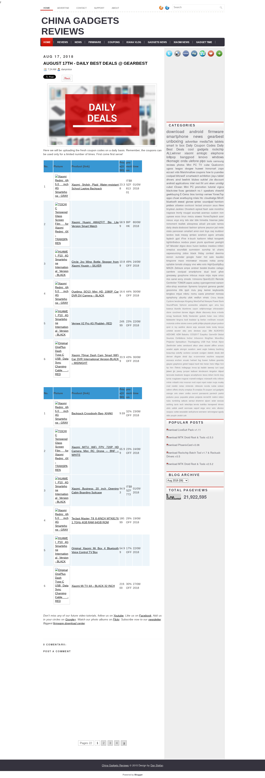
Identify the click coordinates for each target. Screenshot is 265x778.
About (115, 8)
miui (181, 382)
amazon (207, 205)
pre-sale (211, 223)
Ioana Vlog (133, 42)
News (78, 42)
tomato (179, 264)
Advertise (63, 8)
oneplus (170, 249)
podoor (220, 323)
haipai (191, 363)
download (175, 131)
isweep (211, 367)
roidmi (215, 396)
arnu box (219, 304)
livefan (203, 319)
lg (198, 319)
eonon (169, 256)
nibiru (186, 293)
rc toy (174, 327)
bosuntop (170, 352)
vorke (176, 411)
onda (184, 161)
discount (219, 179)
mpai (198, 382)
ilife (181, 290)
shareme (200, 400)
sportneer (209, 242)
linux (183, 216)
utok (190, 297)
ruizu (168, 400)
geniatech (190, 190)
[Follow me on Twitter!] (167, 9)
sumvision (194, 249)
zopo (221, 168)
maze (201, 275)
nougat (187, 212)
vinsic (206, 297)
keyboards (218, 290)
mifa (215, 378)
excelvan (182, 286)
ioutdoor (219, 231)
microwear (191, 260)
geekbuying (172, 194)
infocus (193, 275)
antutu (221, 345)
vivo (194, 264)
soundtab (182, 249)
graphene (177, 363)
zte (211, 179)
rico (168, 279)
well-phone (193, 411)
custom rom (217, 212)
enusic (186, 360)
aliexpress (192, 223)
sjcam (207, 400)
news (198, 136)
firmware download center (69, 623)
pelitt (195, 323)
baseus (169, 308)
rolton (221, 396)
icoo (215, 315)
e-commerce (199, 356)
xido (168, 415)
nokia (213, 260)
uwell (180, 408)
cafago (220, 267)
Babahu (185, 334)
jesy (200, 290)
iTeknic (178, 367)
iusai (222, 367)
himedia (204, 220)
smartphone (177, 136)
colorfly (179, 352)
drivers (170, 179)
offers (175, 389)
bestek (203, 267)
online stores (180, 323)
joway (179, 371)
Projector (170, 341)
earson (220, 282)
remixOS (207, 396)
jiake (221, 220)
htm (171, 367)
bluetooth (171, 201)
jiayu (214, 176)
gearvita (220, 360)
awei (199, 349)
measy (184, 234)
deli (222, 352)
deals (217, 352)
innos (194, 367)
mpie (214, 275)
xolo (204, 264)
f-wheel (193, 360)
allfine (214, 345)
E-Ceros (184, 194)
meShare (211, 319)
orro (176, 393)
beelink (186, 179)
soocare (201, 327)
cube (207, 165)
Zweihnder (171, 345)
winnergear (213, 411)
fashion (193, 227)
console (194, 352)
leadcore (179, 374)
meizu (191, 216)
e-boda (220, 312)
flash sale (208, 209)
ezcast (170, 172)
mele (221, 227)
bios (192, 194)
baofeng (220, 349)
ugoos (169, 168)
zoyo (204, 330)
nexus (169, 220)
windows (218, 157)
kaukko (220, 256)
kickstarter (170, 319)
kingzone (171, 260)
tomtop (199, 194)
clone (168, 312)
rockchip (218, 149)
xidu (184, 330)
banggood (187, 157)
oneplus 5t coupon (203, 389)
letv (187, 220)
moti (194, 382)
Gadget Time (204, 42)
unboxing (174, 141)
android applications (177, 183)
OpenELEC (209, 279)
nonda (207, 385)
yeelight (219, 242)
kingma (180, 319)
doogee (189, 168)
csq (212, 231)
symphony (171, 297)
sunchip (206, 249)
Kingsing (189, 301)
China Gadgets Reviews (115, 765)
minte (168, 382)
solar (214, 400)
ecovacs (170, 360)
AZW (178, 334)
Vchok (214, 341)
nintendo (189, 385)
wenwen (203, 411)
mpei (204, 382)
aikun (195, 345)
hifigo (217, 363)
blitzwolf (180, 176)
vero (214, 408)
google (190, 256)
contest (210, 253)
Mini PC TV (194, 165)
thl (202, 183)
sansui (192, 400)
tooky (214, 327)
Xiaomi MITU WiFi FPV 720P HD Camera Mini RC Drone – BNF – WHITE (95, 451)
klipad (221, 371)
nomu (194, 293)
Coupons (114, 42)
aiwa (201, 345)
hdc (201, 363)
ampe (187, 267)
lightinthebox (173, 242)
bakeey (211, 349)
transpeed (212, 404)
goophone (183, 275)
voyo (176, 220)
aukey (196, 282)
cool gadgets (198, 149)
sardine (181, 327)
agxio (211, 234)
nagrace (170, 212)
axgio (204, 349)
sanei (174, 279)
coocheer (176, 312)
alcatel (207, 345)
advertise (191, 141)
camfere (170, 271)
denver (169, 356)
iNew (221, 205)
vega (202, 408)
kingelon (213, 371)
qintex (197, 201)
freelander (193, 315)
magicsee (176, 378)
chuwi (176, 198)
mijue (179, 293)
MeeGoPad (199, 301)
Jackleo (180, 209)
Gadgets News (157, 42)
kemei (207, 290)
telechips (189, 404)
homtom (219, 201)
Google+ (70, 619)
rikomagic (172, 161)
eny (182, 220)
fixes (181, 190)
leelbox (203, 245)
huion (196, 245)
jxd (216, 227)
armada (220, 234)
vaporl (196, 408)
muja (215, 382)
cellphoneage (205, 308)
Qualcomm (217, 165)
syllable (170, 264)
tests (208, 327)
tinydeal (170, 209)
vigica (220, 187)
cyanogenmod (208, 282)
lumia (168, 378)
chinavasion (218, 308)
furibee (212, 360)
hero (212, 363)
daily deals (172, 227)
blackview (172, 190)
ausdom (192, 349)
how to (209, 172)
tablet (220, 176)
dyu (190, 356)
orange (169, 393)
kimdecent (203, 371)
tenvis (196, 404)
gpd (178, 238)
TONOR (181, 282)
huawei (199, 168)
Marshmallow (187, 172)
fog (199, 360)
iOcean (178, 187)
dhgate (177, 356)
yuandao (219, 172)
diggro (192, 312)
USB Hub (205, 341)
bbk (197, 220)
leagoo (179, 168)
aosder (169, 349)
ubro (168, 408)
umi (206, 183)
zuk (184, 415)
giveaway (171, 275)
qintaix (193, 234)
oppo (169, 198)
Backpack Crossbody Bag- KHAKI (92, 413)
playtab (207, 323)
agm (211, 304)
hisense (213, 220)
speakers (209, 190)
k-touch (192, 238)
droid (185, 356)
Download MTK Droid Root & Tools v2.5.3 (189, 437)
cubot (169, 187)
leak (177, 234)
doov (189, 245)
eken (212, 183)
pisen (193, 242)
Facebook (145, 615)
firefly (185, 315)
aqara (189, 282)
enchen (178, 360)
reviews (170, 165)
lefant (210, 374)
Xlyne (221, 341)
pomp (221, 260)
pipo (203, 161)
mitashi (175, 382)
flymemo (193, 286)
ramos (220, 223)
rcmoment (171, 223)
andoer (195, 267)
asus (215, 205)
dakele (211, 352)
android (196, 131)
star (192, 220)
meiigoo (199, 378)
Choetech (190, 209)
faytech (170, 238)
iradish (204, 367)
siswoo (198, 216)
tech (182, 404)
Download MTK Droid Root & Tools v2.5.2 (189, 464)
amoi (196, 231)
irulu (193, 290)
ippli (187, 290)
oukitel (204, 179)
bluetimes (186, 308)
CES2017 (194, 334)
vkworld (219, 190)
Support (99, 8)
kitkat (210, 238)
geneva (212, 286)
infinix (221, 315)
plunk (200, 242)
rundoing (176, 400)
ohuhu (181, 389)
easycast (220, 356)
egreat (199, 209)
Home (46, 8)
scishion (202, 234)
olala (169, 231)
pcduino (170, 396)
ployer (214, 323)
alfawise (179, 205)
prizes (191, 396)
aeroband (187, 345)
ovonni (195, 393)
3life (210, 330)
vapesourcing (173, 253)
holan (209, 315)
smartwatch (192, 176)
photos (180, 165)
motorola (170, 323)
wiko (199, 264)
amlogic (202, 153)
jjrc (174, 371)
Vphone (183, 304)
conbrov (187, 352)
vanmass (188, 408)
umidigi (220, 183)
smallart (188, 231)
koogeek (219, 238)
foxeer (205, 360)
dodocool (184, 227)
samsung (218, 161)
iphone (201, 227)
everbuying (186, 198)
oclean (221, 385)
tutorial (212, 187)
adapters (203, 304)
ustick (174, 408)
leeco (205, 374)
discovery (206, 312)
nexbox (185, 242)
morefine (219, 209)
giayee (169, 363)
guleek (203, 315)
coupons (200, 172)
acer (221, 216)
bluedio (177, 308)
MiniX (220, 198)
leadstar (192, 319)
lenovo (203, 157)
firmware (216, 131)
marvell (192, 378)
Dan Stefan (157, 765)
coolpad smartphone (190, 271)
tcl (214, 249)
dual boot (210, 271)
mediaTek (206, 141)
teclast (198, 205)
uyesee (170, 216)
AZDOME (170, 334)
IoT (168, 245)
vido (177, 172)
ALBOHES (219, 330)
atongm (183, 349)
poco (177, 396)
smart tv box (175, 145)
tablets (219, 141)
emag (169, 315)
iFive (183, 238)
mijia (208, 275)
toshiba (203, 404)
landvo (170, 234)
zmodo (187, 279)
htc (201, 198)
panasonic (204, 393)
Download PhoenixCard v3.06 (182, 445)
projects (198, 396)
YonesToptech (210, 216)
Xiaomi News (181, 42)
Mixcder (174, 245)
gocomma (171, 290)
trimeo (221, 404)
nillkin (220, 245)
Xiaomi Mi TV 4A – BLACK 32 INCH (93, 585)
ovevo (189, 323)
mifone (220, 378)
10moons (197, 279)
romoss (220, 293)
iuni (216, 367)
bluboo (195, 179)
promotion (200, 187)
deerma (220, 253)
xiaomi (188, 153)
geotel (220, 286)
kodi (186, 319)
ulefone (194, 161)
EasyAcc (204, 334)
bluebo (211, 267)
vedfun (197, 297)
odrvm (169, 389)
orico (221, 275)
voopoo (169, 411)
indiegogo (186, 367)
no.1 (199, 190)
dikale (198, 312)
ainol (178, 179)
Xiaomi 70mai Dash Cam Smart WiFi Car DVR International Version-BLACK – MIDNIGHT (95, 359)
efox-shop (171, 286)
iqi (199, 367)
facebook (177, 315)
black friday (197, 253)
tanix (176, 404)
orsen (181, 393)
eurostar (180, 256)
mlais (196, 198)
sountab (196, 212)
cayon (195, 308)
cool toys (204, 231)
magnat (184, 378)
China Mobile (217, 297)
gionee (189, 201)
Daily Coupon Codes (201, 145)
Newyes (208, 301)
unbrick (169, 330)
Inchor (189, 338)
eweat (181, 201)
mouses (203, 260)
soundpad (208, 201)
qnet (168, 327)
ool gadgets (218, 389)
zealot (180, 415)
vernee (208, 194)
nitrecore (199, 385)
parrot (221, 393)
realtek (181, 223)
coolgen (203, 352)
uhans (220, 249)
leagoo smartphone (193, 374)
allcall (202, 223)
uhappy (187, 264)
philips (201, 323)
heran (206, 363)
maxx (181, 260)
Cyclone (170, 301)
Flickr (116, 619)
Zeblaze (179, 267)
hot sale (209, 256)
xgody (221, 411)
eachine (210, 356)
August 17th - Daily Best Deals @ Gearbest (95, 63)
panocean (178, 231)
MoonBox (219, 338)
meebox (212, 245)
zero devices (194, 330)
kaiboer (194, 371)
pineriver (210, 293)
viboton (220, 408)
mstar (209, 382)
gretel (185, 363)
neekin (175, 385)
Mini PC (189, 187)
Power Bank (218, 301)
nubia (213, 385)
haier (199, 256)
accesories (193, 304)
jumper (186, 371)
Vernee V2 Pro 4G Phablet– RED (92, 323)
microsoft (208, 378)
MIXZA (169, 267)
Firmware (94, 42)
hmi (222, 363)
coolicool (189, 205)
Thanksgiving (194, 341)
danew (185, 312)
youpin (174, 415)
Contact (81, 8)
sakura (184, 400)
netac (181, 385)
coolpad (170, 176)
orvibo (188, 393)
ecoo (177, 216)
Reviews (62, 42)
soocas (220, 400)
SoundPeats (172, 304)
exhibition (205, 176)
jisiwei (169, 371)
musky (221, 382)
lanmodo (170, 374)
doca (214, 312)
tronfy (179, 212)
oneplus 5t (189, 389)
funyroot (202, 286)
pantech (213, 393)
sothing (169, 404)
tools (209, 161)
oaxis (201, 293)
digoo (183, 245)
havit (197, 363)
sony (180, 279)
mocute (220, 319)
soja (195, 327)
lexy (222, 374)
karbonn (201, 238)
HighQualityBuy (215, 264)
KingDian (209, 338)
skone (189, 327)
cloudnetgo (210, 198)
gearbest (216, 136)
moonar (187, 382)
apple (176, 349)
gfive (221, 271)
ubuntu (182, 297)
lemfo (216, 374)
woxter (178, 330)
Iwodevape (179, 301)
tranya (221, 327)
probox (170, 205)
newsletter (154, 619)
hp (167, 367)
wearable (183, 411)
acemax (205, 212)
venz (208, 408)
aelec (179, 345)
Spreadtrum (181, 341)
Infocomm (198, 338)
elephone (217, 153)
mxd (168, 385)
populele (184, 396)
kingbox (170, 293)
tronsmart (210, 168)
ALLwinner (173, 153)
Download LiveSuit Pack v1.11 (183, 430)
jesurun (210, 227)
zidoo (186, 253)
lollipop (171, 157)
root (198, 183)
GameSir (213, 334)
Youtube (118, 615)
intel (192, 183)
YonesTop (218, 194)
